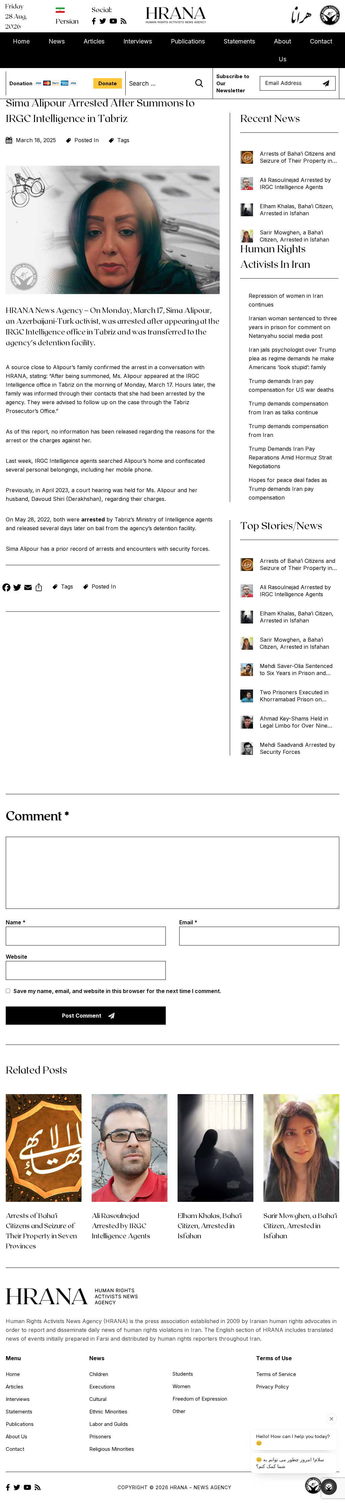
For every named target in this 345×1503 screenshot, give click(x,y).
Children (98, 1374)
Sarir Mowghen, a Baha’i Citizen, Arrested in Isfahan (294, 236)
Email (188, 922)
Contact (321, 41)
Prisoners (100, 1436)
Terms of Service (276, 1374)
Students (182, 1374)
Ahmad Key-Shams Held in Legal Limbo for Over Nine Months (294, 722)
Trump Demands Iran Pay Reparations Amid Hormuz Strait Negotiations (290, 457)
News (57, 41)
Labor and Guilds (108, 1424)
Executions (102, 1386)
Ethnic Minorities (108, 1411)
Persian (67, 21)
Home (21, 41)
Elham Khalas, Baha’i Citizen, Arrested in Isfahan (297, 210)
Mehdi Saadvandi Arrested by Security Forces (297, 748)
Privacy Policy (272, 1386)
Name (16, 922)
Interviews (137, 41)
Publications (188, 41)
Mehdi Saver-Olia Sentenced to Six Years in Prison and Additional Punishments (296, 670)
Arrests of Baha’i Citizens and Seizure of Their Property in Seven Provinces (297, 157)
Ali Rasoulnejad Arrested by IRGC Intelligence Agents (295, 183)
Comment (37, 815)
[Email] (28, 588)
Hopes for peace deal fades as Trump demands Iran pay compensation (288, 489)
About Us (282, 50)
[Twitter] (17, 588)
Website (16, 956)
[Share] (38, 588)
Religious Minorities (111, 1449)
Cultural (97, 1399)
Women (181, 1386)
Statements (239, 41)
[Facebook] (6, 588)
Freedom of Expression (199, 1399)
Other (178, 1411)
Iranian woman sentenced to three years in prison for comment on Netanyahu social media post (293, 327)
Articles (94, 41)
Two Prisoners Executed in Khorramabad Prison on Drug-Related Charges (294, 696)
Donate (107, 83)
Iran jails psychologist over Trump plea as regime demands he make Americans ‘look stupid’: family (292, 358)
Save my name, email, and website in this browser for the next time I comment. (117, 991)
